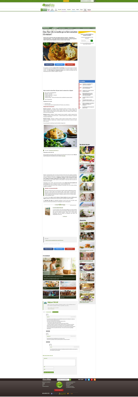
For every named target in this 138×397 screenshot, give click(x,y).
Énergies (81, 9)
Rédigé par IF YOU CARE (53, 302)
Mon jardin (59, 9)
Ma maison (56, 10)
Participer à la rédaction (69, 383)
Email (44, 369)
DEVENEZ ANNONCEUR (58, 390)
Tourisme (73, 9)
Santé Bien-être (52, 10)
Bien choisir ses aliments (86, 28)
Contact (43, 384)
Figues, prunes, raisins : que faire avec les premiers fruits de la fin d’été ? (86, 302)
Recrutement (68, 385)
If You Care (63, 155)
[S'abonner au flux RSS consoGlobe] (95, 380)
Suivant (44, 48)
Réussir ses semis (82, 154)
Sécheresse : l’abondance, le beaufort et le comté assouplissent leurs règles (86, 292)
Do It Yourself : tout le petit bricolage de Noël (87, 201)
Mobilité (77, 9)
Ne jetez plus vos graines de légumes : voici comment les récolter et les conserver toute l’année (86, 261)
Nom (44, 366)
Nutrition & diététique (62, 28)
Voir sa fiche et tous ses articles (53, 307)
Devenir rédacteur (51, 308)
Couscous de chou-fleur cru (53, 150)
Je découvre (65, 216)
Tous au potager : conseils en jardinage (86, 163)
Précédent (77, 48)
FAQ (43, 385)
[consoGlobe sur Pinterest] (92, 380)
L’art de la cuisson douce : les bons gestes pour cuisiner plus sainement (87, 282)
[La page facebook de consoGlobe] (86, 380)
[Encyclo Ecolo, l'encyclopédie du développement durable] (70, 394)
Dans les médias (68, 384)
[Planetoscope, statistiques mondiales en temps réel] (54, 394)
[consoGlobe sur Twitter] (89, 380)
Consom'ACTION (85, 10)
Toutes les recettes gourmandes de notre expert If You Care (54, 240)
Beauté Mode (49, 10)
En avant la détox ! (82, 182)
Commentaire (45, 358)
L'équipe (43, 383)
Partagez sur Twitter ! (59, 64)
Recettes (55, 28)
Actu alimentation (95, 28)
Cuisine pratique (78, 28)
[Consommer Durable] (62, 394)
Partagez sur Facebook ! (49, 64)
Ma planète (69, 9)
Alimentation (45, 9)
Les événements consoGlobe (70, 387)
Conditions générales (45, 386)
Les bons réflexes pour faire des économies (86, 172)
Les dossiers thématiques (70, 386)
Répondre (48, 331)
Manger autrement (70, 28)
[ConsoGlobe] (48, 5)
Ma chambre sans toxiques (84, 217)
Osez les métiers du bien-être (84, 206)
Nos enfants (64, 9)
